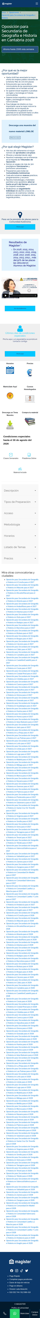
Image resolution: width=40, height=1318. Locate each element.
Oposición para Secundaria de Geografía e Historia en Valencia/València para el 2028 (22, 1181)
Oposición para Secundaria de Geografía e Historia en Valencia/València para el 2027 (22, 848)
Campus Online (34, 1313)
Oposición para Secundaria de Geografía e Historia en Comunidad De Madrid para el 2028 (22, 1205)
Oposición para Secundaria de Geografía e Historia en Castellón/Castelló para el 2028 (22, 993)
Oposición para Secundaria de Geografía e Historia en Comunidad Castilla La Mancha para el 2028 (22, 1221)
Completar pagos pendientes (20, 1279)
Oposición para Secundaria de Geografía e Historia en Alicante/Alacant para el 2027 (22, 593)
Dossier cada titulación (18, 1289)
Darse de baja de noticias (19, 1283)
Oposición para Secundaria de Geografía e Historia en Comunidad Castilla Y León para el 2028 (22, 1229)
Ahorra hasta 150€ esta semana (18, 49)
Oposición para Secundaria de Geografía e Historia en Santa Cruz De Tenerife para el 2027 (22, 808)
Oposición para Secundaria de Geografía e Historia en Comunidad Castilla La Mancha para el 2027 (22, 888)
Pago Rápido (14, 1276)
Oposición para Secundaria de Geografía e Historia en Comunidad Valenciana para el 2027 (22, 880)
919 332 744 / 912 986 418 (20, 1292)
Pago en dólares (15, 1286)
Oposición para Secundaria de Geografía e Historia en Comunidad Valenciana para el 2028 (22, 1213)
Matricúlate (24, 1313)
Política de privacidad (20, 1308)
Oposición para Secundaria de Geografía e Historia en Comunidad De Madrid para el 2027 (22, 872)
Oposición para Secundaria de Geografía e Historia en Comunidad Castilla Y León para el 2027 (22, 896)
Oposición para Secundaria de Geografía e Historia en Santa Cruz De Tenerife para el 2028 (22, 1141)
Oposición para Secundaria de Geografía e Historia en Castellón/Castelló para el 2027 (22, 660)
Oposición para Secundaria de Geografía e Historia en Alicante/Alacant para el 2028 (22, 926)
